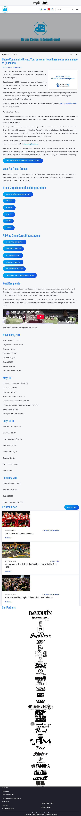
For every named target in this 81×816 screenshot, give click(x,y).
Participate (5, 791)
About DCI (5, 788)
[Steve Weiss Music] (40, 707)
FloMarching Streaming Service (11, 798)
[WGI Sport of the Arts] (40, 677)
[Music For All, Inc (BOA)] (40, 671)
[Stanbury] (40, 754)
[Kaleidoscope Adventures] (40, 724)
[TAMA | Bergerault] (40, 736)
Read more (8, 538)
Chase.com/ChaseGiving (31, 144)
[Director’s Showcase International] (40, 713)
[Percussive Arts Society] (40, 683)
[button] (77, 9)
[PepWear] (40, 636)
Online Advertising (8, 809)
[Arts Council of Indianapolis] (40, 660)
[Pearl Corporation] (40, 730)
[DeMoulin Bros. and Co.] (40, 612)
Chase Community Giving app (67, 103)
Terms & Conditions (47, 804)
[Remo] (40, 701)
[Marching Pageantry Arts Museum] (40, 689)
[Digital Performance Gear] (40, 695)
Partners (5, 805)
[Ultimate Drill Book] (40, 783)
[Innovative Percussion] (40, 618)
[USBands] (40, 778)
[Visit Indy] (40, 648)
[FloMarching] (40, 665)
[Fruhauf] (40, 748)
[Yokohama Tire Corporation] (40, 642)
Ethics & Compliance (8, 795)
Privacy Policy (45, 807)
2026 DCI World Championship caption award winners (29, 598)
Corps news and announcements (19, 534)
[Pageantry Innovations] (40, 630)
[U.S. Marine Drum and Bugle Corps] (40, 760)
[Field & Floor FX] (40, 719)
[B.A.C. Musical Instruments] (40, 654)
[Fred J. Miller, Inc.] (40, 742)
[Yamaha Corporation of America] (40, 766)
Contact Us (5, 802)
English (59, 9)
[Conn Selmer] (40, 772)
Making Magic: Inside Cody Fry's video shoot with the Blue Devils (31, 565)
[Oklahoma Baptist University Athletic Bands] (40, 624)
